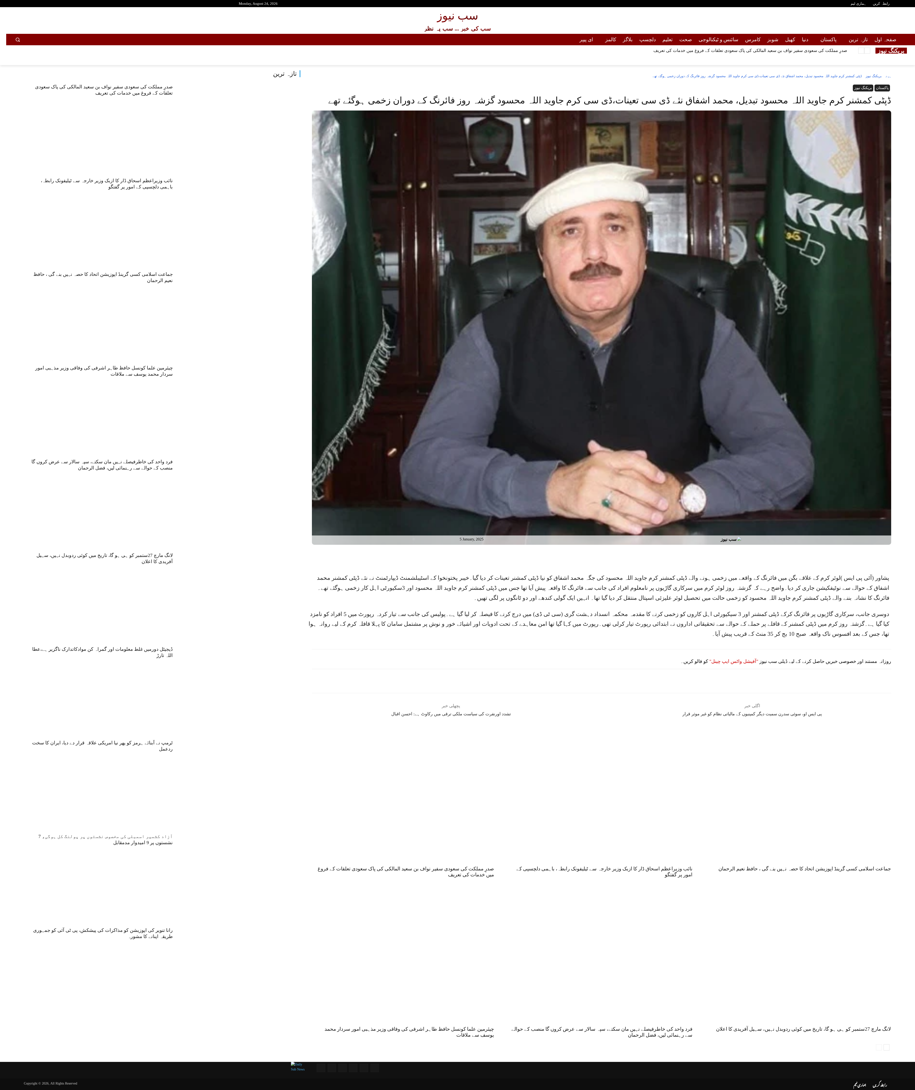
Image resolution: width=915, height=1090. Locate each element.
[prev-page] (879, 1047)
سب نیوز (729, 539)
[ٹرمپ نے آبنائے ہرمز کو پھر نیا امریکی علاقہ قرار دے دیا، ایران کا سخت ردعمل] (244, 780)
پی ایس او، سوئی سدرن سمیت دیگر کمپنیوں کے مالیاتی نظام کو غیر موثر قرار (752, 714)
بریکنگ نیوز (874, 76)
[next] (861, 51)
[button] (17, 39)
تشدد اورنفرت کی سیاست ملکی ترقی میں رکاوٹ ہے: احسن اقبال (451, 714)
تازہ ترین (285, 73)
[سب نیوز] (740, 539)
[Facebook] (23, 4)
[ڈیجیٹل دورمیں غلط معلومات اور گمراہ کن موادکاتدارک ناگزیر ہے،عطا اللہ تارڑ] (244, 686)
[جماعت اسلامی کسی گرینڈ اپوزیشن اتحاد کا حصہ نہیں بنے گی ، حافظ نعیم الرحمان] (244, 311)
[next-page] (887, 1047)
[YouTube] (15, 4)
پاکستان (882, 88)
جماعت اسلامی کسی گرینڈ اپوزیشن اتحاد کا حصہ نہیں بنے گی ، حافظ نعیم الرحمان (804, 869)
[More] (622, 556)
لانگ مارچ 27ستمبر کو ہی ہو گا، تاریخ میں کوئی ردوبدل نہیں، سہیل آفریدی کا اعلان (803, 1029)
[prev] (867, 51)
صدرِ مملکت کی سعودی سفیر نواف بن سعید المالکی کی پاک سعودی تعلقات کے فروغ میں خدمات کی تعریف (750, 50)
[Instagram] (40, 4)
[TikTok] (49, 4)
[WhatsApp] (588, 556)
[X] (610, 556)
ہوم (888, 76)
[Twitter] (32, 4)
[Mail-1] (332, 1068)
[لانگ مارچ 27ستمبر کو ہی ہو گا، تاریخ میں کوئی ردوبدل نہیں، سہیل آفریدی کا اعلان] (244, 592)
